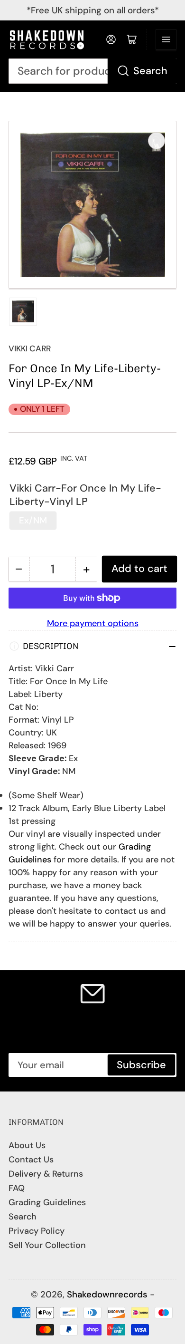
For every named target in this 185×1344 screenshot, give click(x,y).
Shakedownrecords (107, 1294)
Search (150, 70)
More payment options (93, 623)
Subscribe (141, 1065)
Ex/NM (33, 520)
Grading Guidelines (47, 1202)
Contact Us (31, 1159)
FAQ (17, 1188)
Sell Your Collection (47, 1245)
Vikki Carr (30, 348)
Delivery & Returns (46, 1174)
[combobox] (92, 71)
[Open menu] (166, 39)
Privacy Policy (37, 1231)
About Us (27, 1145)
